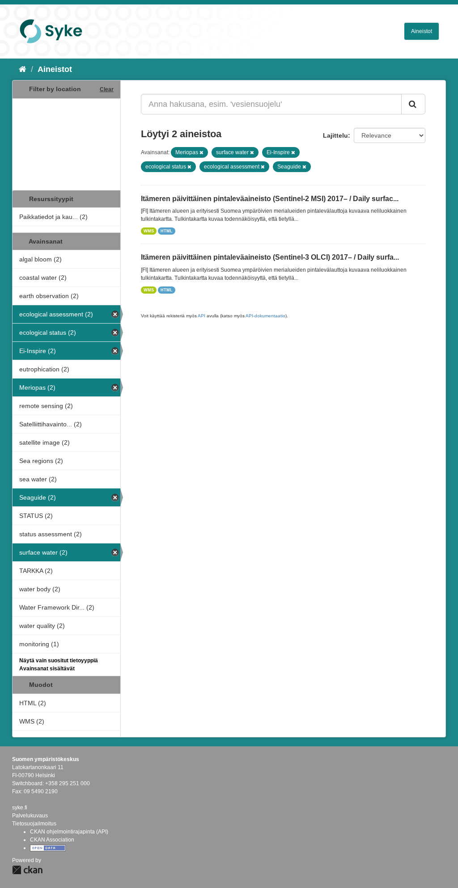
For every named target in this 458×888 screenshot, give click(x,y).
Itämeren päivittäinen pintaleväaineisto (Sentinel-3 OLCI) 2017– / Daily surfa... (270, 257)
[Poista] (201, 152)
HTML (167, 231)
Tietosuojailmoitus (34, 824)
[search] (413, 104)
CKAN (27, 870)
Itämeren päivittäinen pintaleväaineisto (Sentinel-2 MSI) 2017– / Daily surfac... (270, 198)
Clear (107, 89)
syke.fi (19, 807)
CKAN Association (52, 840)
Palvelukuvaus (30, 815)
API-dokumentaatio (265, 315)
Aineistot (421, 31)
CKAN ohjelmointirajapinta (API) (69, 832)
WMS (149, 231)
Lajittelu (335, 135)
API (201, 315)
